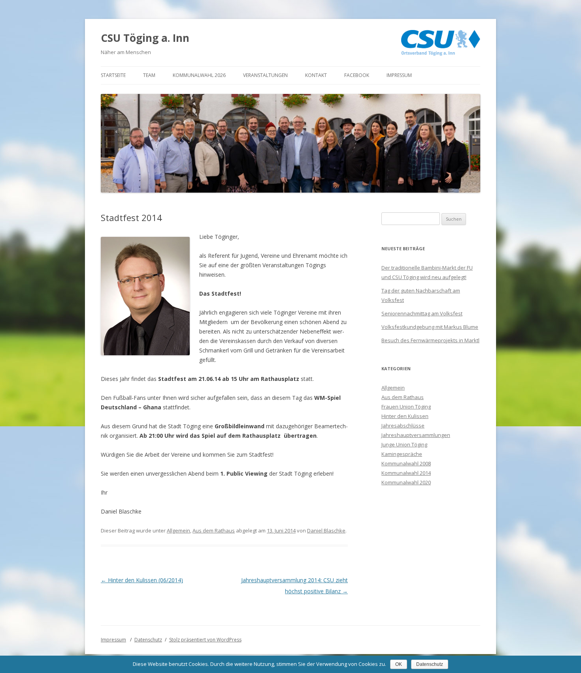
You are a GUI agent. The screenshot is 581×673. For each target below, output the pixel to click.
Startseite (113, 75)
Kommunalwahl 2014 (406, 472)
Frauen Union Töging (406, 406)
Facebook (356, 75)
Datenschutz (148, 639)
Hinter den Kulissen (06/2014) (142, 580)
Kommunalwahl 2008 (406, 463)
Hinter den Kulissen (404, 416)
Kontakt (316, 75)
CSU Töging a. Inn (145, 38)
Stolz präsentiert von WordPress (205, 639)
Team (149, 75)
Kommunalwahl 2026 (199, 75)
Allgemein (178, 530)
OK (398, 664)
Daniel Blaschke (326, 530)
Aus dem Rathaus (213, 530)
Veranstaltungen (265, 75)
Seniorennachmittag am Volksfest (421, 313)
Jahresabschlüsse (402, 425)
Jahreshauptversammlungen (415, 435)
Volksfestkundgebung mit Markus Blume (429, 326)
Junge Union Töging (404, 444)
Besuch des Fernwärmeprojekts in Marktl (430, 340)
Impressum (399, 75)
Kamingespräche (401, 453)
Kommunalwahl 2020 (406, 482)
